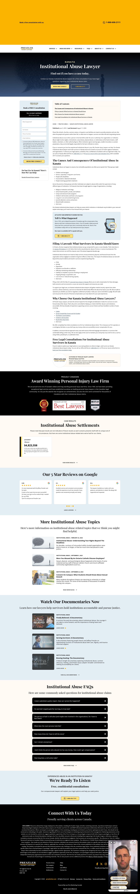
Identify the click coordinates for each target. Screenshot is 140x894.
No (67, 451)
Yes (72, 451)
